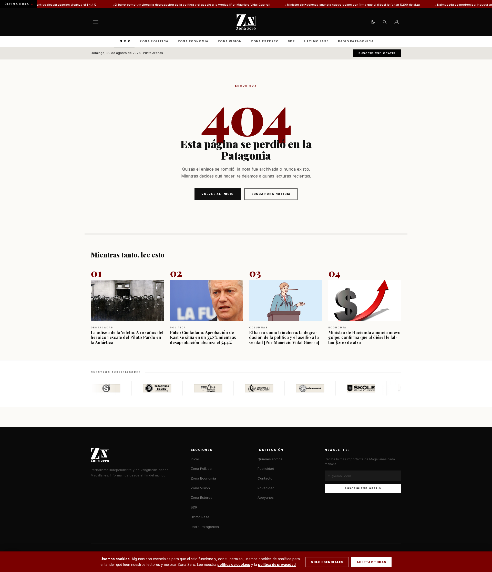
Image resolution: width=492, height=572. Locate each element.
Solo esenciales (327, 562)
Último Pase (316, 41)
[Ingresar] (396, 22)
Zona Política (154, 41)
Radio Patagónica (356, 41)
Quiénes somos (270, 459)
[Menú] (95, 22)
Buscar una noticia (271, 193)
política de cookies (233, 565)
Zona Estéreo (265, 41)
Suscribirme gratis (363, 488)
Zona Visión (230, 41)
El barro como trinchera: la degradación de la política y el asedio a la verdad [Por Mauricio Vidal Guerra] (165, 4)
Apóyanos (266, 497)
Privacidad (266, 488)
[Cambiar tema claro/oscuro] (372, 22)
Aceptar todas (371, 562)
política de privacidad (277, 565)
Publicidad (266, 468)
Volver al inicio (217, 193)
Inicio (124, 41)
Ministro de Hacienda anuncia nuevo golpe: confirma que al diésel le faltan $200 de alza (326, 4)
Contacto (265, 478)
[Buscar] (384, 22)
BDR (291, 41)
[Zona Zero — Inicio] (246, 22)
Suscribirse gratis (377, 53)
